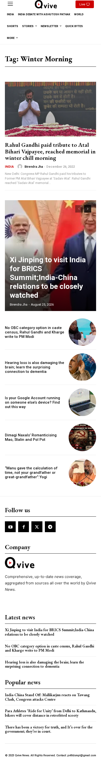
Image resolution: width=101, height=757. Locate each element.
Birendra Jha (34, 166)
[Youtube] (10, 526)
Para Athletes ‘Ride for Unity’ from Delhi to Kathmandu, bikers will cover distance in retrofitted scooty (50, 713)
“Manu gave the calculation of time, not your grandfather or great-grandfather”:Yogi (31, 472)
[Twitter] (36, 526)
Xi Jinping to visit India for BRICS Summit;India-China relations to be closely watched (48, 277)
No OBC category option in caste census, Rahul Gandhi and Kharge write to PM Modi (34, 332)
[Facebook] (23, 526)
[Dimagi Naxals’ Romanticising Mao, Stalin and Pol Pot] (82, 437)
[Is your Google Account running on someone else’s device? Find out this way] (82, 402)
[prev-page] (78, 209)
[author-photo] (20, 166)
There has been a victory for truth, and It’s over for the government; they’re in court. (48, 729)
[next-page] (87, 209)
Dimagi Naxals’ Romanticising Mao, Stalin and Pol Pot (31, 437)
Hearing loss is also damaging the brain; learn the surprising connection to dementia (34, 367)
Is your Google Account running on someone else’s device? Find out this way (32, 402)
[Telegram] (50, 526)
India (9, 166)
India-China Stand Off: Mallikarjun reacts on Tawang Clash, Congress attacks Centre (47, 697)
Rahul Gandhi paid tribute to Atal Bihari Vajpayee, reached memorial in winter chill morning (50, 151)
